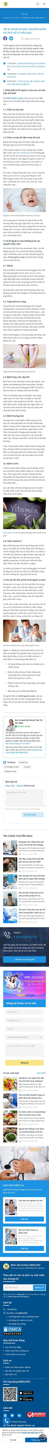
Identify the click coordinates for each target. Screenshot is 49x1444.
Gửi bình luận (30, 814)
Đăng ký (20, 785)
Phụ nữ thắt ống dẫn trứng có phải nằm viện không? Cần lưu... (32, 1098)
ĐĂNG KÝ (39, 1287)
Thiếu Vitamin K (8, 533)
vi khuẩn (32, 273)
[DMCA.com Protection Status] (12, 1330)
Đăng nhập (10, 785)
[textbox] (24, 1037)
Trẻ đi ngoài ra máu (12, 767)
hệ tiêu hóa (25, 153)
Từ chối (13, 1440)
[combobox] (24, 1037)
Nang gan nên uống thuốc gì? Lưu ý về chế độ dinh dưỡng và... (31, 845)
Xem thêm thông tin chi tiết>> (17, 743)
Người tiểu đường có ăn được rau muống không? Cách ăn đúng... (31, 1132)
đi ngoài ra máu (16, 98)
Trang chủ (6, 18)
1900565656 (12, 1309)
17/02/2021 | (26, 66)
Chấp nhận (36, 1440)
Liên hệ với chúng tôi (24, 959)
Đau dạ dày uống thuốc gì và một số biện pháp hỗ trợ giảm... (31, 895)
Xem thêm (41, 1073)
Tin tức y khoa (15, 18)
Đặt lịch (24, 1219)
